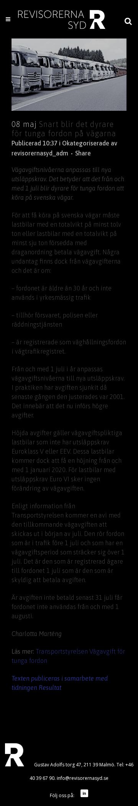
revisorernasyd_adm (40, 153)
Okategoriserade (85, 143)
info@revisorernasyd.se (82, 778)
